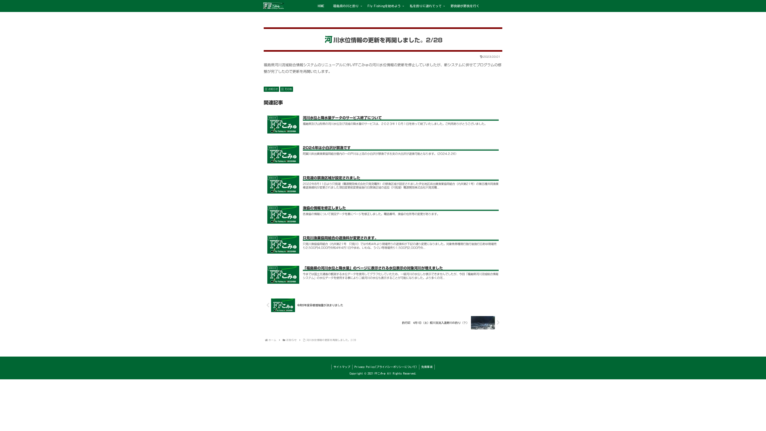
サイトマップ (342, 367)
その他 (288, 89)
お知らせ (273, 89)
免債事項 (426, 367)
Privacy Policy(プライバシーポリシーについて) (385, 367)
